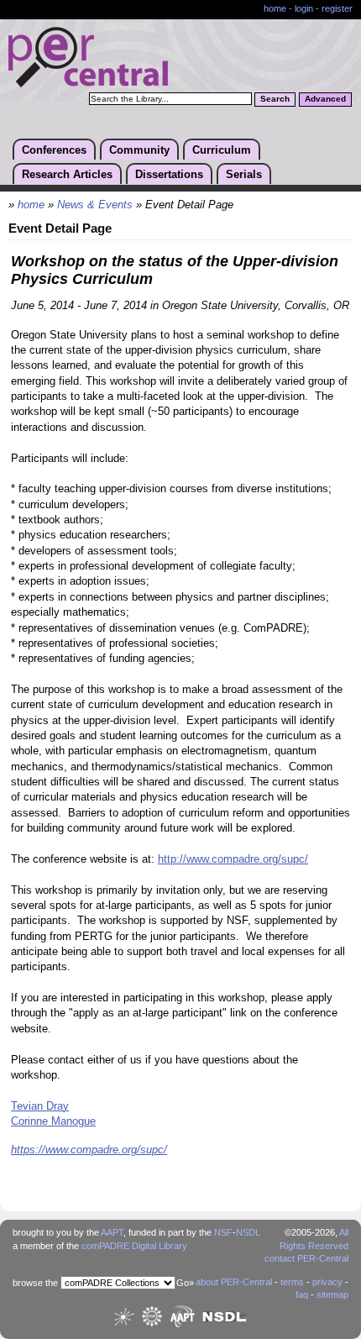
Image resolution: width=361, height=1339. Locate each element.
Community (139, 150)
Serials (244, 174)
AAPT (112, 1232)
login (304, 8)
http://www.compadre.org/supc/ (233, 859)
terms (292, 1282)
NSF (223, 1232)
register (337, 8)
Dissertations (169, 174)
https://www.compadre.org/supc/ (89, 1150)
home (275, 8)
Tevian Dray (40, 1106)
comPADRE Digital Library (134, 1246)
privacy (327, 1282)
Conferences (54, 150)
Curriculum (221, 150)
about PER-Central (234, 1282)
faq (302, 1294)
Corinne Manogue (53, 1121)
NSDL (248, 1232)
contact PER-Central (306, 1258)
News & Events (95, 205)
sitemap (332, 1294)
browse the (35, 1283)
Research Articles (67, 174)
